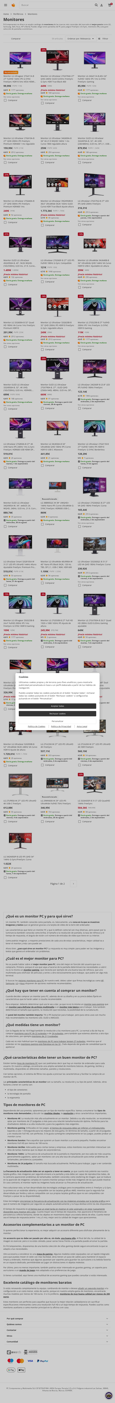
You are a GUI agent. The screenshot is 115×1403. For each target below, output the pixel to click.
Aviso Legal (82, 726)
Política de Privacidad (61, 726)
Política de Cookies (36, 726)
